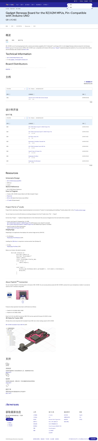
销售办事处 (66, 421)
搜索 (79, 4)
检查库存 (66, 419)
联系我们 (35, 426)
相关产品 (20, 40)
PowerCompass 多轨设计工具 (55, 426)
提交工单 (8, 393)
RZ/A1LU (8, 48)
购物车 (86, 1)
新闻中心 (35, 421)
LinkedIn (10, 425)
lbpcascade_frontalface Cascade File (37, 141)
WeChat (10, 424)
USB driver (14, 241)
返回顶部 (93, 438)
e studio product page (79, 210)
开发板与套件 (12, 8)
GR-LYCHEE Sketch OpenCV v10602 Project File (39, 126)
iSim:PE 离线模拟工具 (53, 423)
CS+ (49, 417)
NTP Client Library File (33, 136)
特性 (13, 40)
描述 (7, 40)
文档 (12, 26)
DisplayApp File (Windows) (34, 161)
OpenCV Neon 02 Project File (35, 151)
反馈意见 (57, 439)
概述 (7, 26)
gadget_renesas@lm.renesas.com (19, 59)
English (80, 415)
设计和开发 (19, 26)
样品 (82, 1)
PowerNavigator (52, 428)
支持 (34, 26)
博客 (34, 428)
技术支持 (66, 415)
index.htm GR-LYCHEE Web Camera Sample (38, 97)
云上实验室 (51, 430)
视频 (34, 430)
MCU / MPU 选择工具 (53, 421)
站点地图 (52, 439)
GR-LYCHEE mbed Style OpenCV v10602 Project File (40, 131)
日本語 (80, 419)
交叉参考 (50, 432)
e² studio (51, 415)
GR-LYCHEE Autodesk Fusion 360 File (37, 146)
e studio (9, 200)
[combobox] (79, 7)
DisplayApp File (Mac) (33, 156)
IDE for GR (25, 49)
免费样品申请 (67, 417)
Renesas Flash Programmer (54, 419)
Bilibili (9, 422)
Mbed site (9, 196)
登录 (91, 1)
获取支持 (8, 372)
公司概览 (35, 415)
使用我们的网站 (36, 439)
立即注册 (9, 419)
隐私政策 (42, 439)
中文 (80, 417)
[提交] (68, 7)
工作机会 (35, 417)
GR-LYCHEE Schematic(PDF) (14, 181)
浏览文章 (8, 383)
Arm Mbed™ (56, 48)
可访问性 (47, 439)
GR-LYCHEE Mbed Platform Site (15, 57)
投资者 (34, 419)
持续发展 (35, 423)
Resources (27, 26)
